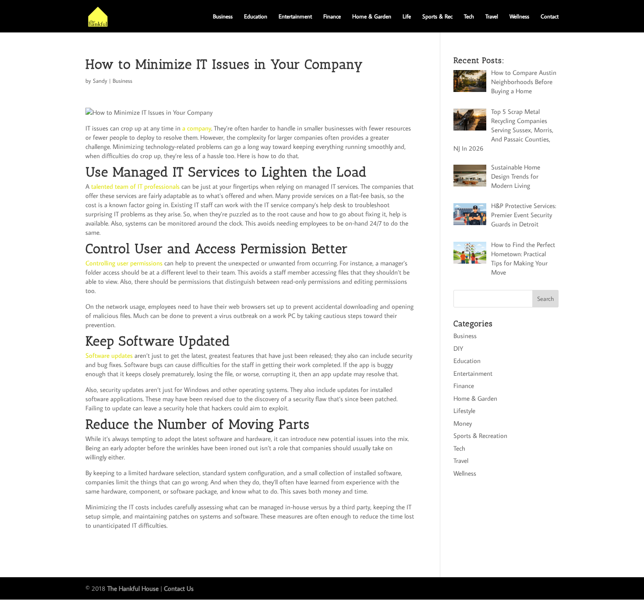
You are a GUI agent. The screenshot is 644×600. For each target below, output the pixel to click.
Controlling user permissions (124, 263)
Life (407, 16)
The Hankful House (133, 588)
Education (255, 16)
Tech (469, 16)
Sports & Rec (437, 16)
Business (223, 16)
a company (196, 128)
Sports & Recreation (480, 435)
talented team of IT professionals (135, 186)
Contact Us (179, 588)
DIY (458, 348)
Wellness (519, 16)
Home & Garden (371, 16)
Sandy (100, 80)
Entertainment (295, 16)
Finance (332, 16)
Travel (491, 16)
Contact (550, 16)
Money (462, 423)
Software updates (109, 355)
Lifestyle (464, 410)
